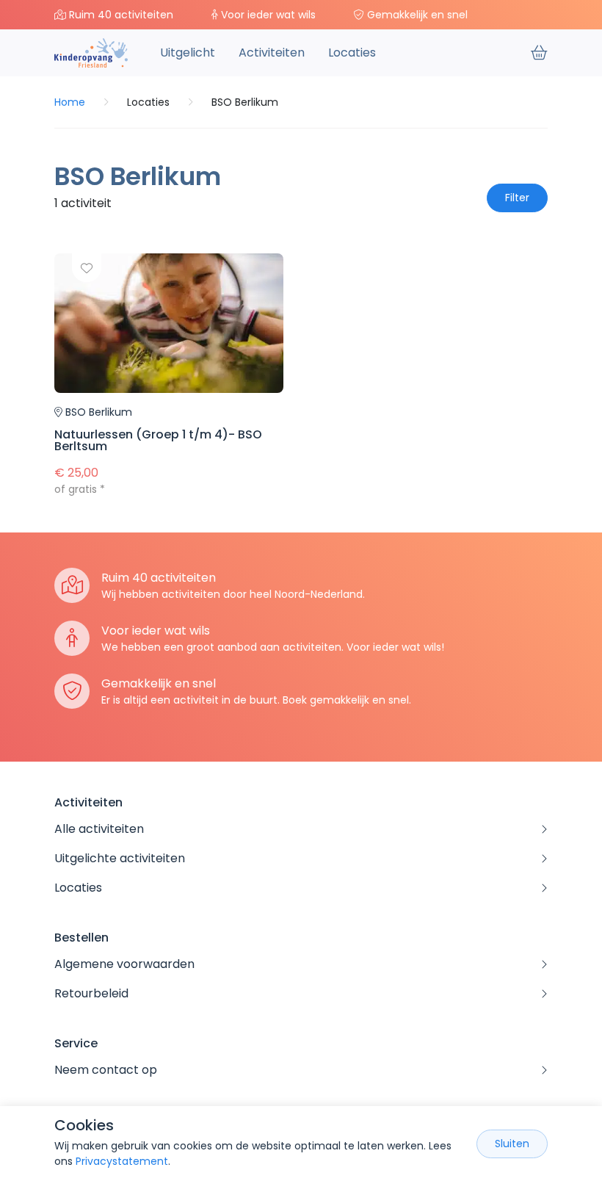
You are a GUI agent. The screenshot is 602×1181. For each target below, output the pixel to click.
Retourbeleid (91, 993)
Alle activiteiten (99, 828)
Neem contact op (105, 1069)
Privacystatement (122, 1161)
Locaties (352, 52)
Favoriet (86, 267)
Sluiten (512, 1143)
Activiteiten (272, 52)
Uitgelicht (187, 52)
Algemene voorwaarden (124, 964)
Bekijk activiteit (168, 375)
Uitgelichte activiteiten (119, 858)
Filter (517, 197)
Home (69, 102)
